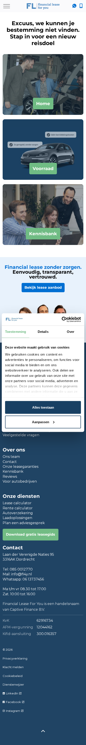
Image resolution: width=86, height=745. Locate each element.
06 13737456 (33, 579)
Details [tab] (43, 332)
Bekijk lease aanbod (43, 287)
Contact (10, 462)
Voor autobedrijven (20, 481)
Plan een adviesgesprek (24, 523)
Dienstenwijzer (13, 684)
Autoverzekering (18, 513)
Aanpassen (40, 422)
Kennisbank (13, 471)
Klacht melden (13, 667)
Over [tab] (70, 332)
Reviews (10, 476)
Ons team (11, 457)
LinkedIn (12, 693)
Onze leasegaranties (20, 466)
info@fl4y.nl (21, 574)
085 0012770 (21, 569)
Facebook (13, 702)
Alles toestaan (43, 407)
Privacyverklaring (15, 658)
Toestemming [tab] (15, 332)
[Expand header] (6, 6)
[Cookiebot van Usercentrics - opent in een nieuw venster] (62, 319)
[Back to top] (43, 731)
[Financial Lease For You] (42, 6)
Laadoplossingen (17, 518)
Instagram (13, 711)
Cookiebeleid (12, 676)
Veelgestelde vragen (21, 435)
